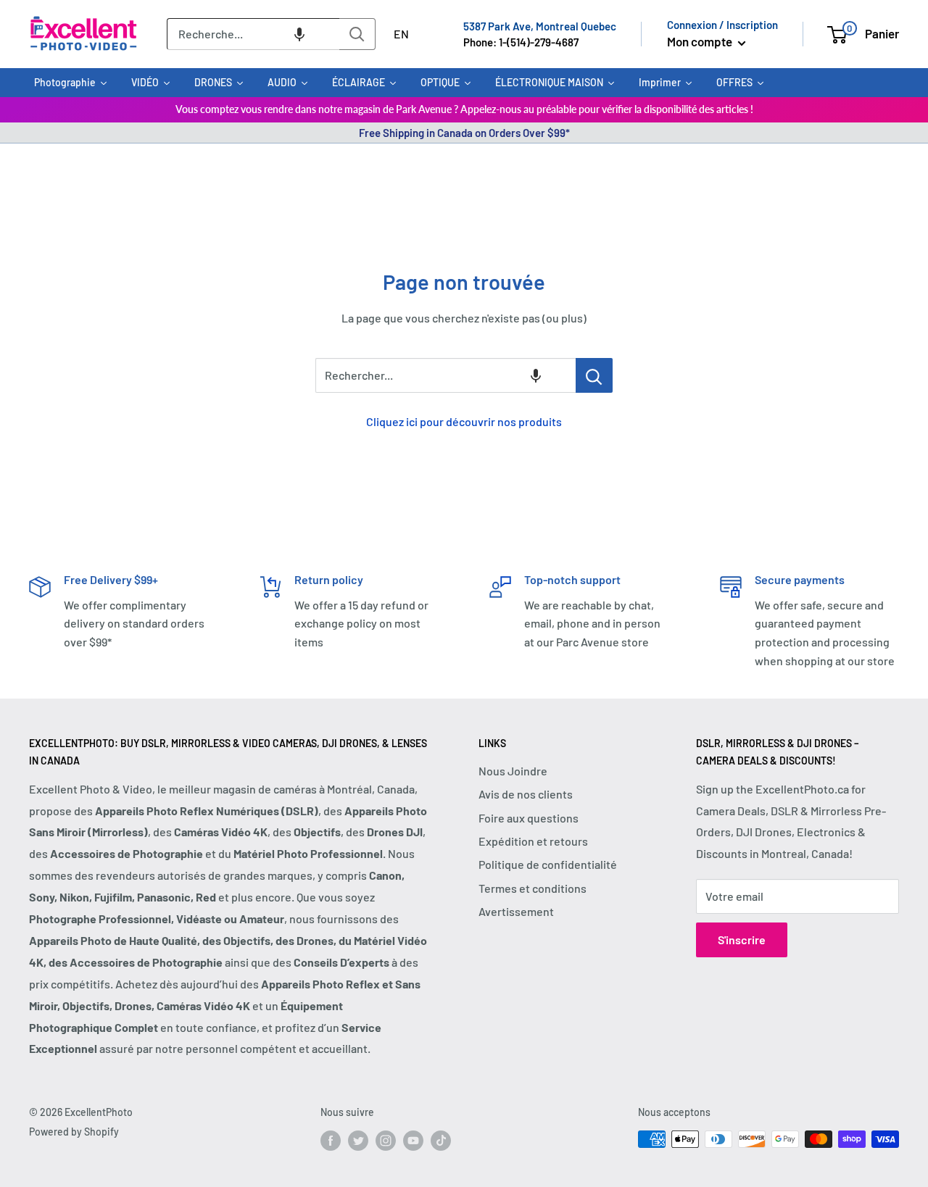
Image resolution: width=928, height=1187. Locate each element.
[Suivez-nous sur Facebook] (330, 1140)
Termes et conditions (532, 888)
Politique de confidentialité (547, 864)
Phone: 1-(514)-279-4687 (521, 42)
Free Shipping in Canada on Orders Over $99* (464, 132)
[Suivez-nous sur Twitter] (358, 1140)
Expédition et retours (533, 841)
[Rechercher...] (594, 375)
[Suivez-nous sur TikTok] (441, 1140)
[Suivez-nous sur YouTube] (413, 1140)
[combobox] (253, 34)
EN (401, 34)
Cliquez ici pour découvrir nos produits (464, 421)
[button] (299, 34)
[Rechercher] (357, 34)
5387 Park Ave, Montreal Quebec (539, 26)
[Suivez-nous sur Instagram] (386, 1140)
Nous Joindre (512, 771)
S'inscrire (742, 939)
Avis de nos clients (525, 794)
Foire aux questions (528, 818)
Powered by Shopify (74, 1131)
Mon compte (700, 41)
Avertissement (516, 911)
